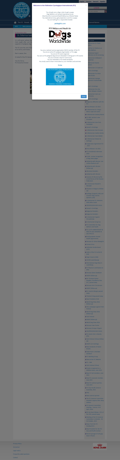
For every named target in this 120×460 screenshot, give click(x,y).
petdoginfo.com (60, 23)
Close (83, 96)
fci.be (60, 65)
